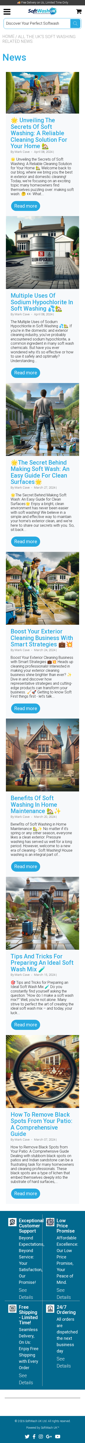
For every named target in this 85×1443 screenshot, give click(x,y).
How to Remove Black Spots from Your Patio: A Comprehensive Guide (41, 1124)
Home (8, 36)
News (14, 57)
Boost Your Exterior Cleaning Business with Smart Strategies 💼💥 (42, 638)
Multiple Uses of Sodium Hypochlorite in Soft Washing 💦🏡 (42, 302)
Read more (25, 206)
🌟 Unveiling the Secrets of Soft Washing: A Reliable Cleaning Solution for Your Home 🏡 (39, 133)
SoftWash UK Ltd (36, 1421)
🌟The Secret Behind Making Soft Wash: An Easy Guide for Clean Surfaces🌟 (40, 472)
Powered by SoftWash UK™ (42, 1427)
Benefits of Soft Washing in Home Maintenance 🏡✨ (36, 804)
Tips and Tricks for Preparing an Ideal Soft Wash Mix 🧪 (42, 963)
